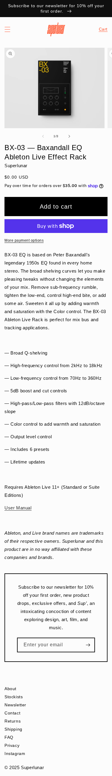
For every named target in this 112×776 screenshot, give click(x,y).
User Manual (18, 507)
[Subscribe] (87, 645)
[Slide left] (43, 136)
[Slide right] (69, 136)
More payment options (24, 240)
